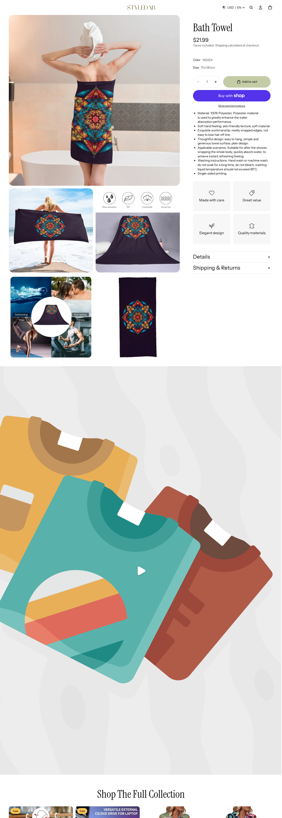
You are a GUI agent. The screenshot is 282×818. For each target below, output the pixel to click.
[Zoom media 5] (138, 317)
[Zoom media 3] (138, 230)
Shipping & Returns (216, 268)
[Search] (251, 7)
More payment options (231, 105)
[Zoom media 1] (94, 100)
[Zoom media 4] (51, 317)
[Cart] (270, 7)
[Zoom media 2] (51, 230)
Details (201, 257)
